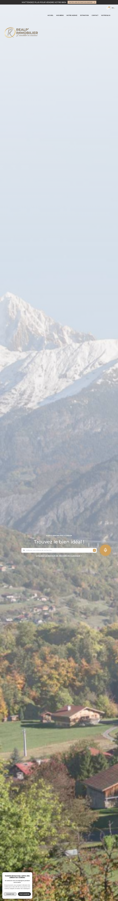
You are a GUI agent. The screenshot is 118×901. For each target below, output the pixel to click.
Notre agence (72, 15)
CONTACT (95, 15)
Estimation (84, 15)
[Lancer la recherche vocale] (105, 549)
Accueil (50, 15)
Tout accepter (24, 894)
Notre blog (105, 15)
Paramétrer (10, 894)
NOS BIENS (60, 15)
